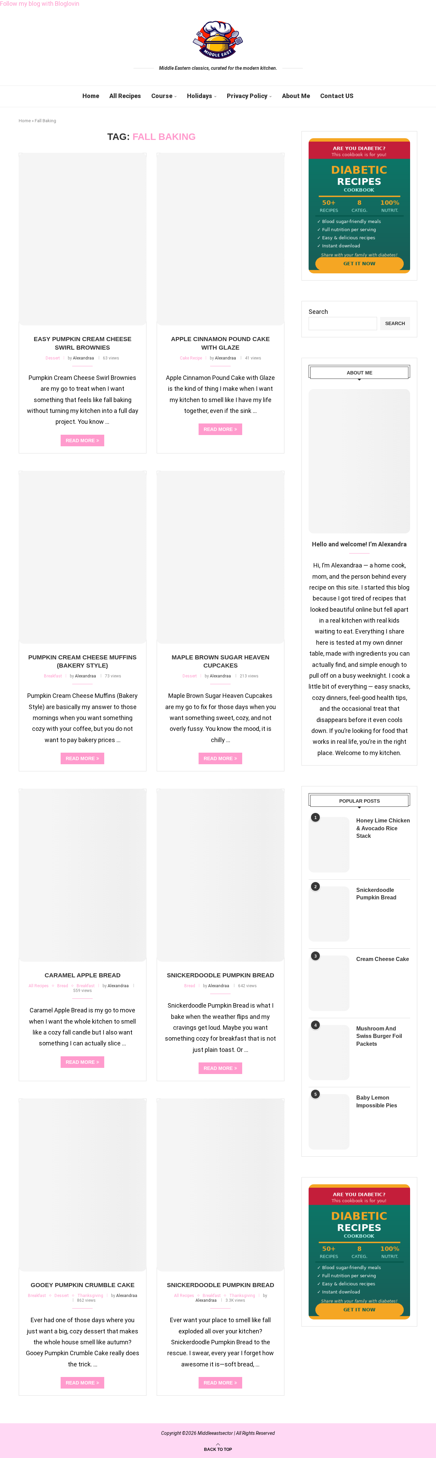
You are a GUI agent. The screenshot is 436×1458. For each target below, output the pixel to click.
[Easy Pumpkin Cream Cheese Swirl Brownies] (82, 239)
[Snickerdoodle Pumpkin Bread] (220, 875)
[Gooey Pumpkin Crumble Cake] (82, 1185)
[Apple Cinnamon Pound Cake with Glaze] (220, 239)
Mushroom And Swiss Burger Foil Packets (379, 1036)
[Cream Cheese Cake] (329, 983)
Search (318, 311)
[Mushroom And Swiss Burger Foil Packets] (329, 1052)
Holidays (199, 95)
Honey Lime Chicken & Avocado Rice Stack (383, 828)
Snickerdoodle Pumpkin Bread (220, 975)
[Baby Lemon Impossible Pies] (329, 1121)
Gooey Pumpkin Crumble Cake (83, 1285)
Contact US (337, 95)
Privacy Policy (247, 95)
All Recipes (125, 95)
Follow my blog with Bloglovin (39, 3)
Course (161, 95)
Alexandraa (83, 358)
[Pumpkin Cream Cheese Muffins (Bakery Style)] (82, 557)
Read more (80, 440)
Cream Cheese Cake (382, 959)
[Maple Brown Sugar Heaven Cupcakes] (220, 557)
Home (90, 95)
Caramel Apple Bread (83, 975)
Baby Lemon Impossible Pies (376, 1101)
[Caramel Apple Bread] (82, 875)
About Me (296, 95)
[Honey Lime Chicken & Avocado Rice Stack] (329, 844)
